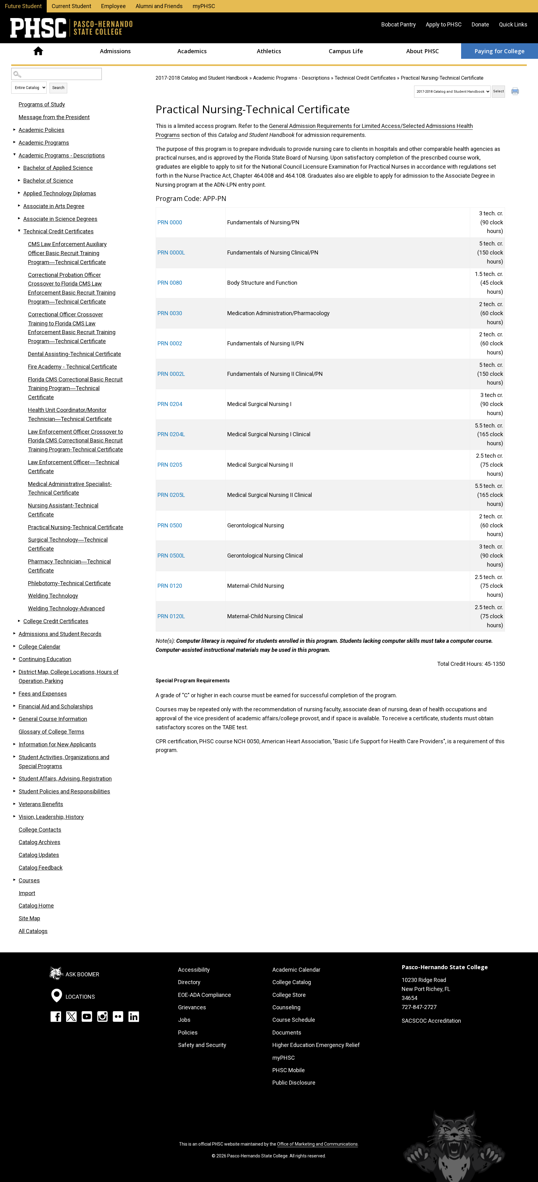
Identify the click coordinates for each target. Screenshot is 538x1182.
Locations (80, 996)
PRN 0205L (171, 495)
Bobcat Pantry (398, 24)
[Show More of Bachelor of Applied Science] (19, 167)
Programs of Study (42, 104)
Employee (113, 6)
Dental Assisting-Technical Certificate (74, 354)
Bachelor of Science (48, 180)
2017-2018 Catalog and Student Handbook (202, 78)
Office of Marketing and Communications (317, 1144)
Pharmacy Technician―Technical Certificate (69, 566)
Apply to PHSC (444, 24)
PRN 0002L (171, 374)
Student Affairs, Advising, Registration (65, 778)
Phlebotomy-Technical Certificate (69, 583)
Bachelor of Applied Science (58, 168)
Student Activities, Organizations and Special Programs (64, 761)
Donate (480, 24)
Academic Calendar (296, 969)
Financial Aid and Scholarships (56, 706)
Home (38, 51)
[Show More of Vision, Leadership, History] (14, 816)
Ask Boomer (82, 974)
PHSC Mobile (288, 1070)
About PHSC (422, 51)
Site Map (29, 918)
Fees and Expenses (43, 693)
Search (58, 88)
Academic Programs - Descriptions (291, 78)
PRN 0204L (171, 434)
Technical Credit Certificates (365, 78)
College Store (289, 995)
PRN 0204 (170, 404)
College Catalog (291, 982)
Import (27, 893)
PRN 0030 (170, 313)
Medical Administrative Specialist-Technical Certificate (70, 488)
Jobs (184, 1019)
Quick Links (513, 24)
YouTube (87, 1016)
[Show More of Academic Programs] (14, 142)
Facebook (56, 1016)
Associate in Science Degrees (60, 219)
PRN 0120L (171, 616)
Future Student (23, 6)
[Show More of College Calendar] (14, 646)
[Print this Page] (516, 92)
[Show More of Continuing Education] (14, 659)
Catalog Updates (39, 855)
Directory (189, 982)
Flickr (118, 1016)
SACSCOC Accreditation (431, 1020)
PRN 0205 (170, 464)
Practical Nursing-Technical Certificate (75, 527)
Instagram (102, 1016)
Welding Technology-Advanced (66, 608)
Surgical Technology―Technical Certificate (68, 544)
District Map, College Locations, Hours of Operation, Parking (69, 676)
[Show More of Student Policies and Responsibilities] (14, 791)
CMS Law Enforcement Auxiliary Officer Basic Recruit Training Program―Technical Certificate (67, 253)
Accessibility (194, 969)
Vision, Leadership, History (51, 817)
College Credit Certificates (55, 621)
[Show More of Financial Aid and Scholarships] (14, 706)
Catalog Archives (39, 842)
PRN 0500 (170, 525)
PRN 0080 (170, 282)
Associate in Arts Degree (53, 206)
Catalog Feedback (41, 867)
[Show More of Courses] (14, 880)
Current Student (71, 6)
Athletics (269, 51)
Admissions (115, 51)
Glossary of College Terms (51, 731)
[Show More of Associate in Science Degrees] (19, 218)
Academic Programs (44, 142)
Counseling (286, 1007)
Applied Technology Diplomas (59, 193)
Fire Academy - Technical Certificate (72, 366)
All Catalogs (33, 931)
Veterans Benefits (41, 804)
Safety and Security (202, 1045)
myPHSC (204, 6)
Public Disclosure (293, 1082)
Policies (188, 1032)
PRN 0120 (170, 585)
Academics (192, 51)
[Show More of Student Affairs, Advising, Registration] (14, 778)
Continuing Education (45, 659)
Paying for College (499, 51)
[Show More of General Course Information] (14, 718)
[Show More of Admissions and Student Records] (14, 633)
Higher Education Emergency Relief (316, 1045)
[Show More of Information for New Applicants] (14, 744)
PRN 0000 (170, 222)
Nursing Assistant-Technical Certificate (63, 510)
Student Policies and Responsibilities (64, 791)
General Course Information (53, 719)
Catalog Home (36, 905)
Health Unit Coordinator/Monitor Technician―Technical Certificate (70, 414)
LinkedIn (133, 1016)
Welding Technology (53, 595)
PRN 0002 (170, 343)
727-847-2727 (419, 1007)
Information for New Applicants (57, 744)
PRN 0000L (171, 252)
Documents (286, 1032)
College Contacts (40, 829)
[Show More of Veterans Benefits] (14, 804)
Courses (29, 880)
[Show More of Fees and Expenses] (14, 693)
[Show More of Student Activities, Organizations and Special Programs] (14, 757)
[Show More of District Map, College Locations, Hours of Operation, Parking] (14, 671)
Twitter (71, 1016)
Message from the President (54, 117)
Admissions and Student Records (60, 634)
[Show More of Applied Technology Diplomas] (19, 193)
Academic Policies (41, 130)
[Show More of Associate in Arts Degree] (19, 206)
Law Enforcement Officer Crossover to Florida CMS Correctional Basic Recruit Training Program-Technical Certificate (75, 440)
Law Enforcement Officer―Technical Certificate (73, 466)
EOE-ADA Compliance (204, 995)
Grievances (192, 1007)
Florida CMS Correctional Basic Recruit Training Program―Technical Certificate (75, 388)
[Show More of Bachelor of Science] (19, 180)
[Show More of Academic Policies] (14, 129)
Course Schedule (293, 1019)
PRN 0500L (171, 555)
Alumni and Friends (159, 6)
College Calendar (39, 646)
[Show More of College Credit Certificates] (19, 621)
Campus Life (346, 51)
